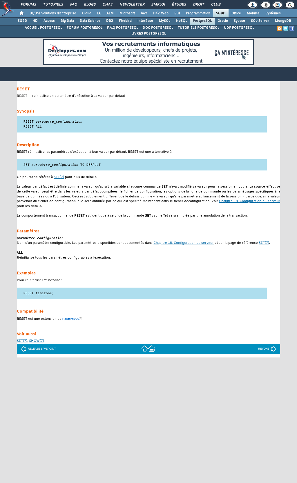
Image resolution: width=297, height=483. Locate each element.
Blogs (89, 4)
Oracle (223, 21)
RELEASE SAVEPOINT (42, 348)
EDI (177, 13)
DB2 (109, 21)
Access (49, 21)
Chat (107, 4)
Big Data (67, 21)
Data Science (90, 21)
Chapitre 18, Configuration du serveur (249, 201)
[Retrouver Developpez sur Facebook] (291, 28)
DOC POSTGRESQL (158, 28)
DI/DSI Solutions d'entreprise (53, 13)
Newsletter (132, 4)
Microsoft (127, 13)
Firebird (125, 21)
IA (99, 13)
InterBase (145, 21)
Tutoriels (53, 4)
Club (215, 4)
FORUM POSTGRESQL (84, 28)
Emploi (158, 4)
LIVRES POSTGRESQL (148, 34)
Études (178, 4)
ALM (110, 13)
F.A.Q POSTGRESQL (122, 28)
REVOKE (263, 348)
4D (35, 21)
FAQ (73, 4)
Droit (198, 4)
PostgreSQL (202, 21)
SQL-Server (260, 21)
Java (144, 13)
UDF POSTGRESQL (239, 28)
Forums (28, 4)
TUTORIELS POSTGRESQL (198, 28)
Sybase (239, 21)
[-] (151, 348)
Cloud (86, 13)
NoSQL (181, 21)
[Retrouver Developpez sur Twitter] (285, 28)
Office (236, 13)
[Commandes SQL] (144, 348)
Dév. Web (161, 13)
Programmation (198, 13)
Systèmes (273, 13)
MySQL (164, 21)
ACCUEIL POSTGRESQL (43, 28)
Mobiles (253, 13)
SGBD (221, 13)
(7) (59, 177)
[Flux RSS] (279, 28)
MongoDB (283, 21)
